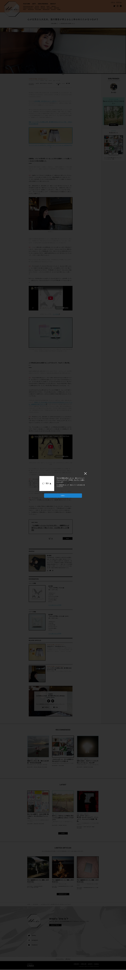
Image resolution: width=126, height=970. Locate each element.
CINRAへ (63, 495)
